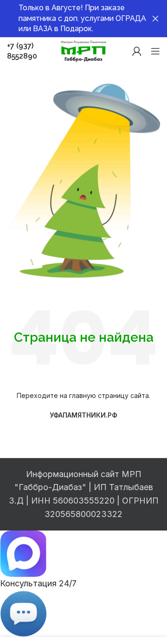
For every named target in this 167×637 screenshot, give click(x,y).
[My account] (137, 51)
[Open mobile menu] (155, 51)
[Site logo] (83, 50)
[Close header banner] (155, 18)
